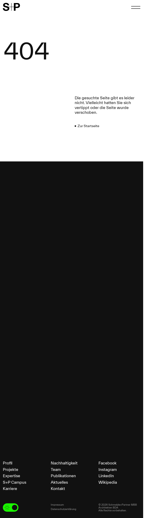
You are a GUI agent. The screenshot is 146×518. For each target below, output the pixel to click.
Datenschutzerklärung (63, 509)
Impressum (57, 504)
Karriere (10, 488)
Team (56, 469)
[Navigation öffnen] (135, 7)
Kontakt (58, 488)
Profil (7, 463)
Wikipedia (107, 482)
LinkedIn (106, 475)
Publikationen (63, 475)
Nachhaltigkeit (64, 463)
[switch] (10, 507)
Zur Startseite (88, 126)
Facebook (107, 463)
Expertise (11, 475)
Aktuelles (59, 482)
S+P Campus (14, 482)
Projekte (10, 469)
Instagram (107, 469)
